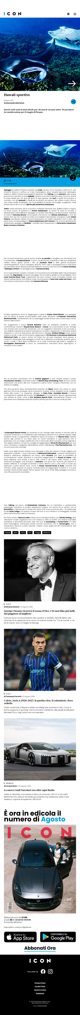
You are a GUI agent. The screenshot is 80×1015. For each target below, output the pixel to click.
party (23, 533)
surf (29, 533)
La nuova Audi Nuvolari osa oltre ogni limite (29, 790)
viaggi (37, 533)
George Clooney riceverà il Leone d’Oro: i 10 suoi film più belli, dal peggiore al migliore (39, 612)
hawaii (7, 533)
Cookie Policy (40, 986)
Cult (8, 604)
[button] (72, 84)
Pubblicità (40, 993)
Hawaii (31, 196)
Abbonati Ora (40, 948)
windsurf (46, 533)
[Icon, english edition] (68, 14)
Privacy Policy (40, 983)
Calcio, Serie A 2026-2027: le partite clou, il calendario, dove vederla (38, 702)
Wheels (9, 783)
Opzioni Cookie (40, 990)
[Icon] (12, 15)
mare (15, 533)
